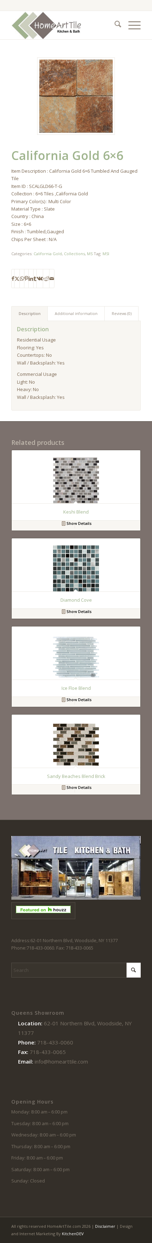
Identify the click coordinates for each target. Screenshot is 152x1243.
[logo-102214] (63, 25)
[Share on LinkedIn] (31, 278)
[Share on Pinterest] (26, 278)
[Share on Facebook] (13, 278)
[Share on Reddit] (46, 278)
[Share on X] (16, 278)
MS (90, 253)
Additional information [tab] (76, 313)
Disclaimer (105, 1226)
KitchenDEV (73, 1233)
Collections (74, 253)
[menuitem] (114, 25)
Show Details (78, 523)
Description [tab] (30, 313)
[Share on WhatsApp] (22, 278)
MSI (106, 253)
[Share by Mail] (51, 278)
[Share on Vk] (40, 278)
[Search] (114, 25)
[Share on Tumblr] (35, 278)
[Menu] (131, 25)
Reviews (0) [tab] (121, 313)
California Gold (48, 253)
